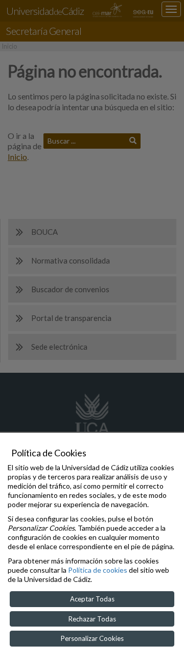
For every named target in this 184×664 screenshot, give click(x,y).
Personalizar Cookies (92, 638)
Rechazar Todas (92, 619)
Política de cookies (97, 570)
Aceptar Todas (92, 599)
